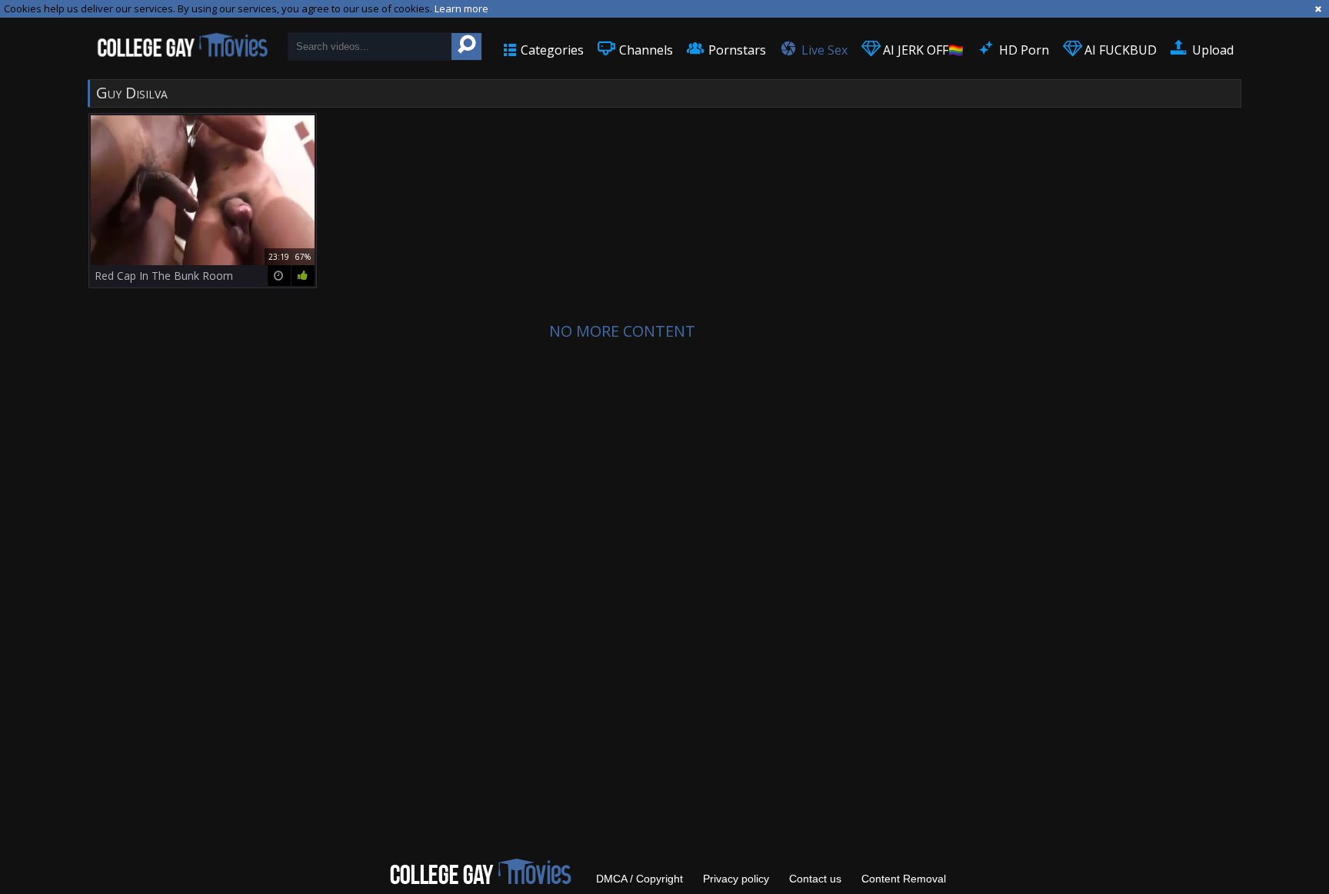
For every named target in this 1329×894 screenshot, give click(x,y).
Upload (1211, 50)
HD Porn (1022, 50)
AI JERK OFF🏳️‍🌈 (922, 50)
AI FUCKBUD (1119, 50)
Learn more (461, 8)
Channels (644, 50)
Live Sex (823, 50)
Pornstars (735, 50)
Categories (551, 50)
